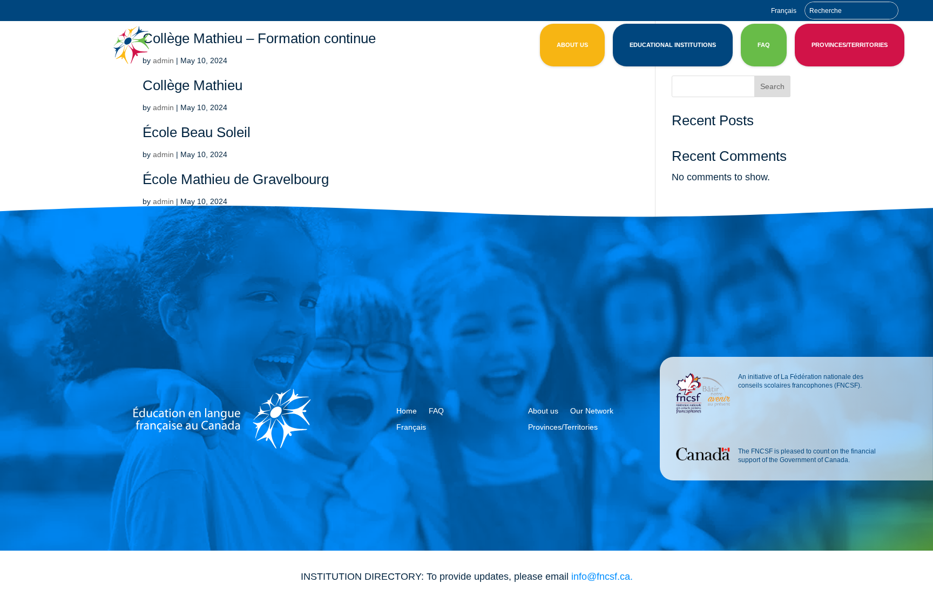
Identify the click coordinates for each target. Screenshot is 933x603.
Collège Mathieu (192, 85)
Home (406, 411)
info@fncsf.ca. (602, 576)
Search (772, 86)
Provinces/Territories (850, 45)
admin (163, 107)
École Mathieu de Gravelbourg (236, 179)
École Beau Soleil (197, 132)
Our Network (591, 411)
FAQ (764, 45)
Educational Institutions (673, 45)
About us (572, 45)
